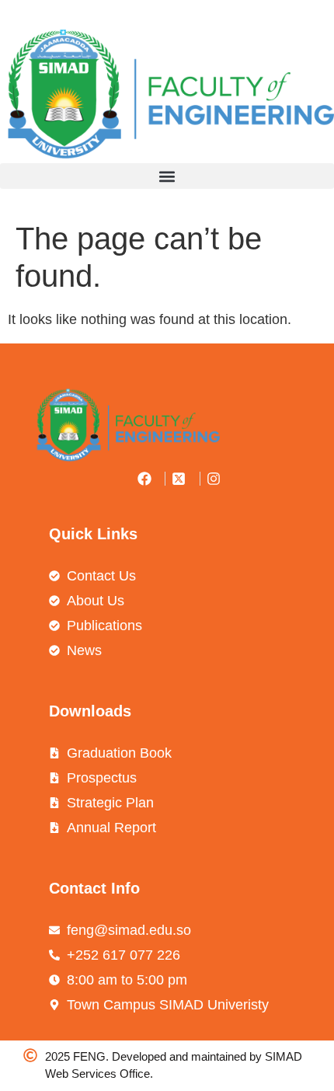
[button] (167, 176)
